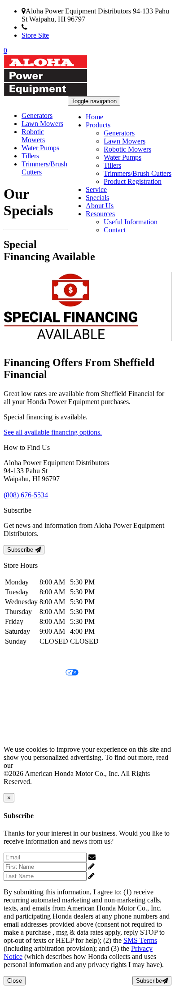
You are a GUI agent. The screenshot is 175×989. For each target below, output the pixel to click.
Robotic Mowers (127, 149)
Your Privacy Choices (35, 673)
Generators (119, 133)
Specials (97, 197)
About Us (100, 205)
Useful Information (131, 222)
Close (14, 980)
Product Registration (133, 181)
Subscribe (21, 549)
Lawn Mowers (124, 141)
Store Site (35, 35)
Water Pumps (122, 157)
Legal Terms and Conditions (44, 688)
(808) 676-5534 (49, 27)
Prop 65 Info (21, 719)
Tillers (112, 165)
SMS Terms (20, 703)
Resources (100, 214)
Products (98, 125)
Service (96, 189)
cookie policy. (34, 765)
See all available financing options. (53, 432)
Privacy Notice (25, 658)
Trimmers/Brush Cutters (137, 173)
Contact (115, 230)
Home (94, 117)
